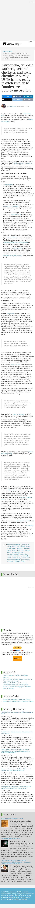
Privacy (30, 892)
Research (27, 548)
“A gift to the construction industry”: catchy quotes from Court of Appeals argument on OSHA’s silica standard (15, 751)
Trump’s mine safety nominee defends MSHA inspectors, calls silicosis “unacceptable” (16, 787)
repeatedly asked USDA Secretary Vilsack (15, 242)
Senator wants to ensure (10, 206)
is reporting (29, 525)
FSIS (22, 550)
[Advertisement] (17, 20)
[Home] (12, 44)
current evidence (12, 237)
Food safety (16, 550)
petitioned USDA (16, 214)
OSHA (28, 546)
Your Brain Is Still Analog (10, 681)
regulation (20, 548)
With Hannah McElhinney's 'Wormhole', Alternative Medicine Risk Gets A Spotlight (15, 684)
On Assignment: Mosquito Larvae (12, 818)
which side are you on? (22, 521)
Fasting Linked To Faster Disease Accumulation (17, 679)
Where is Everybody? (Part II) (10, 838)
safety (9, 550)
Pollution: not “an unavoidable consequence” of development (16, 732)
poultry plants (11, 548)
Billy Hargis (11, 490)
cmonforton (12, 106)
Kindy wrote (10, 314)
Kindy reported (15, 365)
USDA (9, 558)
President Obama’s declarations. (22, 163)
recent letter (18, 248)
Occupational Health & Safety (16, 546)
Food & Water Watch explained (12, 256)
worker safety (26, 558)
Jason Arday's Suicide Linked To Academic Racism (18, 701)
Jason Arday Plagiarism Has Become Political (16, 699)
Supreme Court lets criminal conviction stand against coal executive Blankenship (16, 769)
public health (25, 556)
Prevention (16, 556)
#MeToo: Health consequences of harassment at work (17, 712)
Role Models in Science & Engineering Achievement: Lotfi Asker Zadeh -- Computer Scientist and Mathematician (16, 862)
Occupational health (18, 552)
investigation (9, 184)
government (25, 545)
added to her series (18, 414)
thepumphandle (7, 51)
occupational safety (13, 554)
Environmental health (13, 545)
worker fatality (16, 558)
